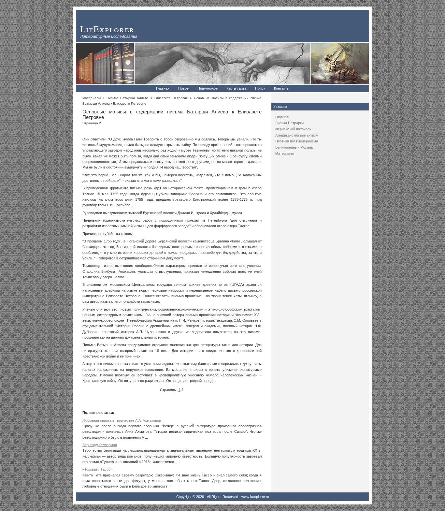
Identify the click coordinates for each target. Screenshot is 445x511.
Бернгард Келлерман (99, 445)
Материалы (284, 153)
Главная (162, 88)
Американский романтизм (296, 135)
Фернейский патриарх (293, 129)
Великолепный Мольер (294, 147)
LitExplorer (107, 29)
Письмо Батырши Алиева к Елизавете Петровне (147, 98)
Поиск (260, 88)
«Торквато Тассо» (97, 469)
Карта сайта (236, 88)
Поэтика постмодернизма (296, 141)
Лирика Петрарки (289, 123)
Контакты (281, 88)
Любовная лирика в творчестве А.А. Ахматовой (121, 420)
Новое (183, 88)
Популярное (207, 88)
